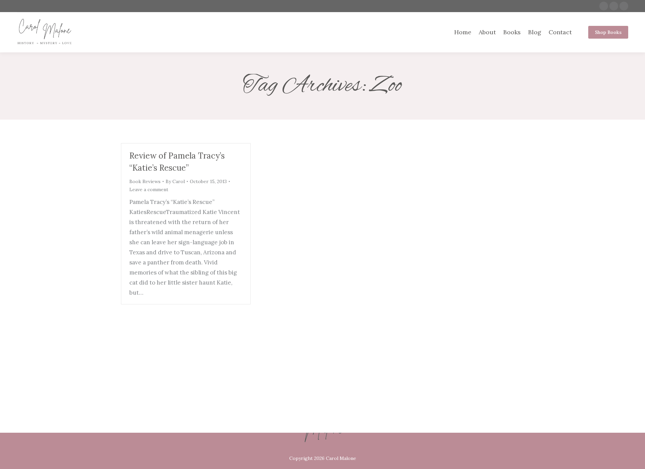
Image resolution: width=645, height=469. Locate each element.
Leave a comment (148, 189)
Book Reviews (145, 181)
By (175, 181)
